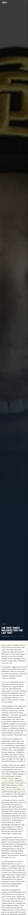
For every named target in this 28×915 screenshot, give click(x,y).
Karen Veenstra (5, 636)
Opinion (4, 623)
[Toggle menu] (25, 2)
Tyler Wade (9, 789)
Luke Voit (20, 787)
